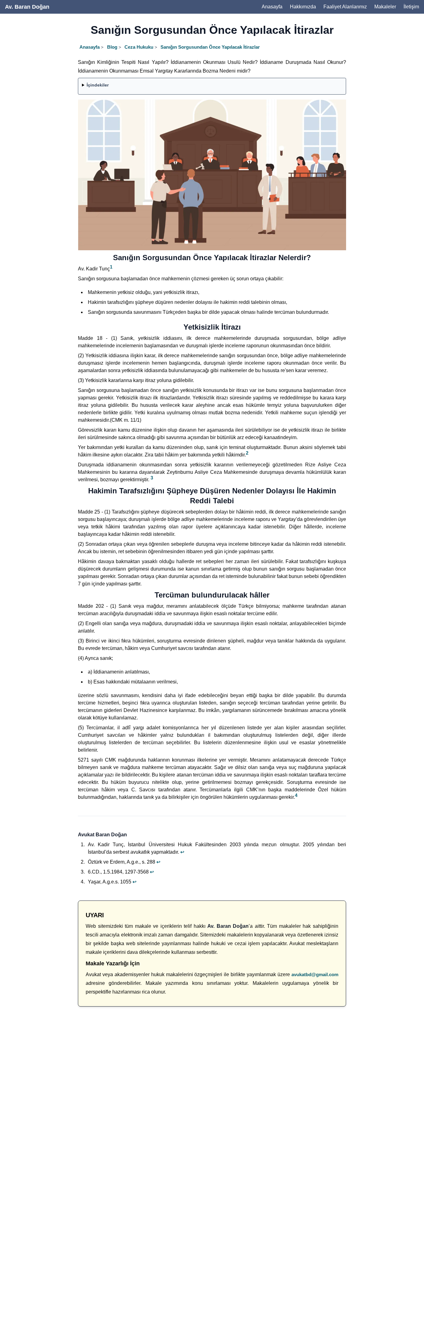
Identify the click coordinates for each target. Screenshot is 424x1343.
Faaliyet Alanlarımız (345, 6)
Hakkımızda (303, 6)
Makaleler (385, 6)
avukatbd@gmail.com (314, 974)
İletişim (411, 6)
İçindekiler (98, 84)
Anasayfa (272, 6)
